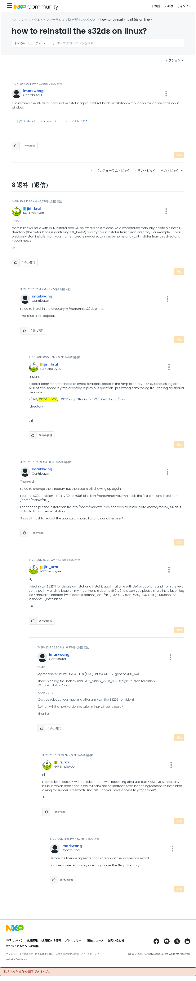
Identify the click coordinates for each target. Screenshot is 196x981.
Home (16, 19)
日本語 (156, 6)
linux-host (61, 121)
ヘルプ (169, 6)
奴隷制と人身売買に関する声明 (63, 954)
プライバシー (13, 954)
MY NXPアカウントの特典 (22, 946)
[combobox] (116, 43)
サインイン (184, 6)
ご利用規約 (27, 954)
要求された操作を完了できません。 (27, 971)
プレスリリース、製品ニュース (84, 940)
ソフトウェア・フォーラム (43, 19)
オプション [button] (173, 60)
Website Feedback (16, 959)
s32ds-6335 (79, 121)
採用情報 (32, 940)
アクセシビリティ (90, 954)
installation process (37, 121)
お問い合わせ (116, 940)
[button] (166, 93)
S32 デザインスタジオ (81, 19)
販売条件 (39, 954)
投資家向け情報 (51, 940)
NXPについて (14, 940)
